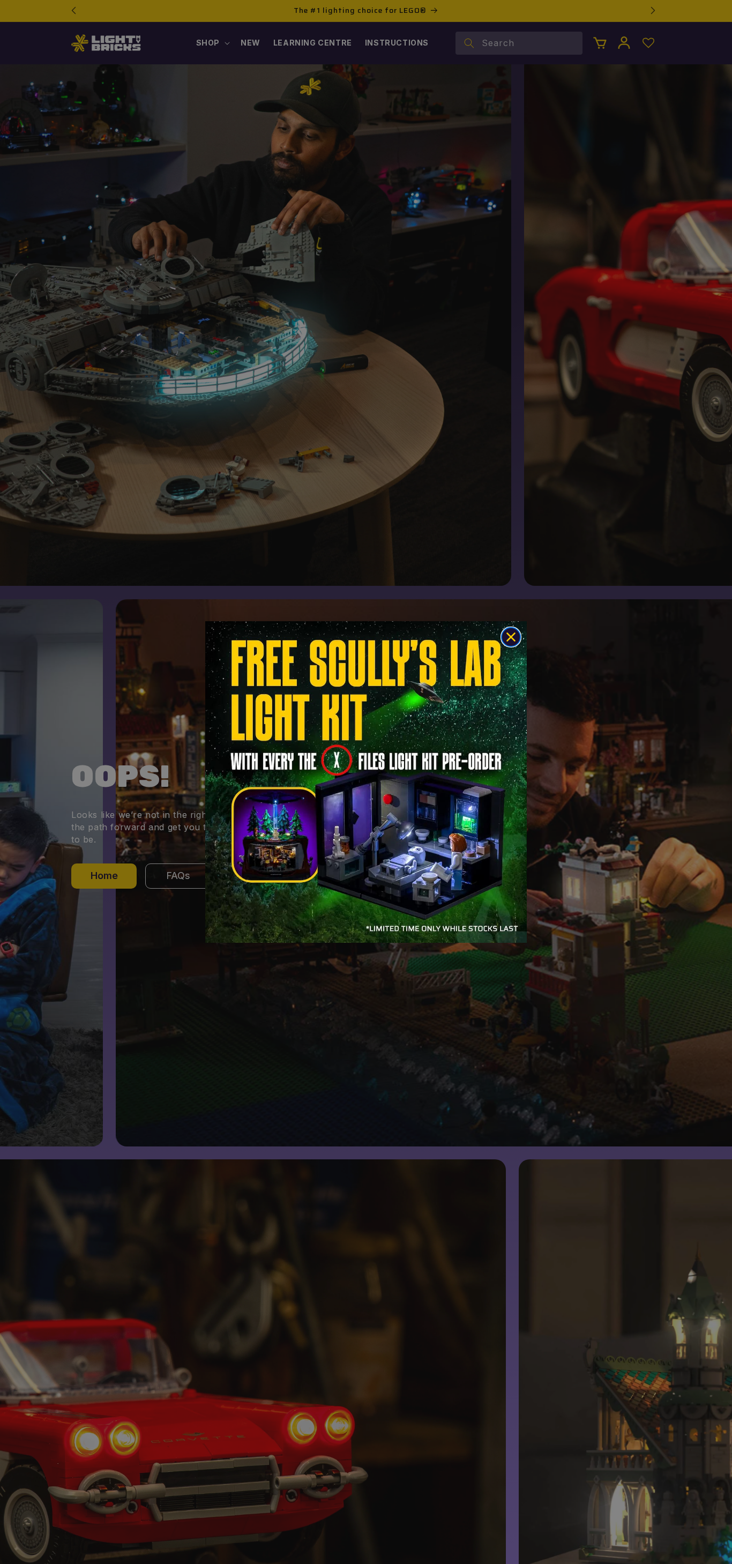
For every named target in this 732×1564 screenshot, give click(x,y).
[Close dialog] (511, 637)
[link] (366, 781)
